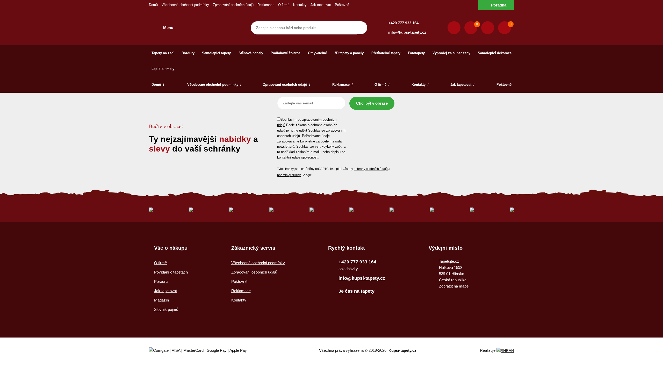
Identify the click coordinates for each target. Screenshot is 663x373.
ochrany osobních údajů (371, 169)
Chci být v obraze (372, 103)
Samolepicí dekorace (494, 53)
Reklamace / (342, 85)
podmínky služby (289, 175)
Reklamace (265, 5)
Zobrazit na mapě (454, 286)
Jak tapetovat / (462, 85)
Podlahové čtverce (285, 53)
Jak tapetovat (321, 5)
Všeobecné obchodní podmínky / (214, 85)
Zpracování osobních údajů (233, 5)
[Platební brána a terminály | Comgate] (202, 350)
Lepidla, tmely (163, 69)
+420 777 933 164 (403, 23)
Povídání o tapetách (171, 272)
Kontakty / (420, 85)
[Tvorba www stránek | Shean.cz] (505, 350)
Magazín (161, 300)
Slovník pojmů (166, 309)
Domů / (158, 85)
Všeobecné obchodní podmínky (185, 5)
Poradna (498, 5)
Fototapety (416, 53)
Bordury (188, 53)
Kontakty (300, 5)
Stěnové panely (251, 53)
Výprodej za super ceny (451, 53)
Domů (153, 5)
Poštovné (342, 5)
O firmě (283, 5)
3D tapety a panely (349, 53)
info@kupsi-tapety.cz (407, 32)
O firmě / (382, 85)
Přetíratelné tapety (385, 53)
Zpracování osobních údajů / (286, 85)
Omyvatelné (317, 53)
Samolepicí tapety (216, 53)
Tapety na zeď (163, 53)
